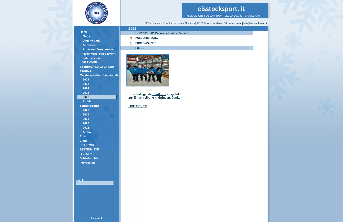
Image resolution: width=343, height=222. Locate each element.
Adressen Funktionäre (98, 49)
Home (84, 31)
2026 (86, 79)
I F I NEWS (87, 145)
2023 (86, 92)
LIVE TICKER (88, 62)
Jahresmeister (92, 58)
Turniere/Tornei (90, 105)
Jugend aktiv (91, 40)
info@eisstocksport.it (255, 23)
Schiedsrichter (89, 158)
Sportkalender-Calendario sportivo (97, 68)
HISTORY (86, 153)
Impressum (87, 162)
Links (83, 140)
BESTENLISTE (89, 149)
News (86, 36)
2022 (86, 97)
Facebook (97, 218)
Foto (83, 136)
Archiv (87, 101)
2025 (86, 83)
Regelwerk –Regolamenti (99, 53)
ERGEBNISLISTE (145, 43)
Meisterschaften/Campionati (98, 75)
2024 (86, 88)
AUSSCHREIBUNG (146, 37)
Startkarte (159, 94)
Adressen (89, 45)
